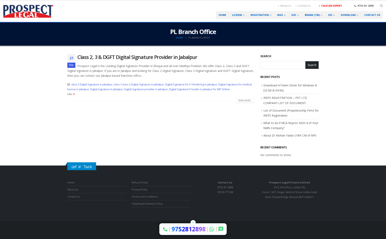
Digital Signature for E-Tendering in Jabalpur (191, 84)
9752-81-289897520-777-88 (225, 187)
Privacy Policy (139, 189)
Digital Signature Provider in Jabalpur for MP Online (199, 89)
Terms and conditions (145, 196)
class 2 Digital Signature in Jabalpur (92, 84)
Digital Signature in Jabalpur (106, 89)
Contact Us (304, 5)
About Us (285, 5)
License (237, 15)
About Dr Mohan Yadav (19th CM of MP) (289, 135)
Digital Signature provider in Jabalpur (146, 89)
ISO (330, 15)
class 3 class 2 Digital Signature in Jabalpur (139, 84)
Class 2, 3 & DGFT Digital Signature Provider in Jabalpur (137, 57)
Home (222, 15)
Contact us (372, 15)
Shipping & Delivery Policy (147, 203)
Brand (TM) (312, 15)
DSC (294, 15)
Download (348, 15)
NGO (280, 15)
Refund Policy (140, 182)
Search (265, 56)
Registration (259, 15)
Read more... (245, 100)
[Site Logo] (28, 11)
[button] (381, 5)
